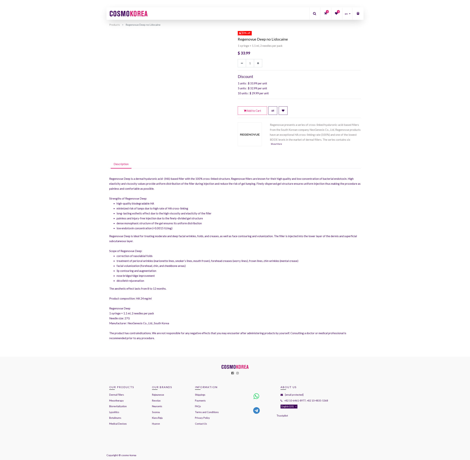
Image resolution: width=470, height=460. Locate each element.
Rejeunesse (158, 394)
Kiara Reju (157, 417)
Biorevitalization (118, 406)
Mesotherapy (116, 400)
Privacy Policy (202, 417)
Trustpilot (282, 415)
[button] (272, 110)
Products (114, 24)
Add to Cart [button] (253, 110)
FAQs (198, 406)
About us (289, 387)
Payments (200, 400)
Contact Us (201, 423)
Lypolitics (114, 412)
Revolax (156, 400)
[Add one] (258, 63)
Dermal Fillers (116, 394)
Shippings (200, 394)
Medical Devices (118, 423)
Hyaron (156, 423)
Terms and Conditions (207, 412)
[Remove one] (242, 63)
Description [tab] (121, 164)
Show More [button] (276, 144)
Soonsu (156, 412)
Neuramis (157, 406)
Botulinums (115, 417)
